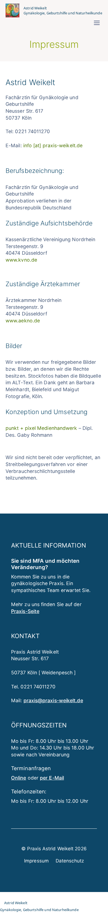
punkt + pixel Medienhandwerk (41, 428)
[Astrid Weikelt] (12, 10)
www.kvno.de (21, 260)
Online (18, 778)
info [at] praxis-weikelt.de (53, 145)
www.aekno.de (23, 320)
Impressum (36, 861)
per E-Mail (52, 778)
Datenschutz (70, 861)
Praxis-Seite (25, 611)
